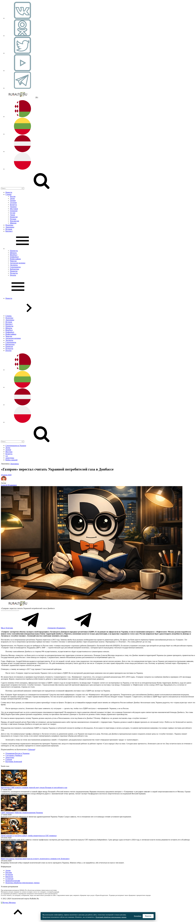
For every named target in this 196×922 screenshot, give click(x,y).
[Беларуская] (22, 117)
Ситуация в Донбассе (13, 755)
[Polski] (22, 169)
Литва (12, 198)
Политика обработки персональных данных (22, 883)
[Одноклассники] (22, 36)
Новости (8, 192)
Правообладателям (12, 881)
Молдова (8, 452)
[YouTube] (22, 71)
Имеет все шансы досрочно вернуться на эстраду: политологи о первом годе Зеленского (35, 859)
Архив (8, 870)
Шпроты (13, 253)
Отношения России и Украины (17, 753)
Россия (12, 196)
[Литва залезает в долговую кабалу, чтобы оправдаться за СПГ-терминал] (14, 834)
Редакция (9, 874)
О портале (9, 879)
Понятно (148, 916)
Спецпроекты (15, 267)
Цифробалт (14, 257)
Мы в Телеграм (7, 628)
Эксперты (14, 265)
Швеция (13, 223)
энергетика (9, 458)
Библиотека (14, 269)
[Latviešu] (22, 151)
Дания (12, 215)
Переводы (14, 251)
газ (6, 456)
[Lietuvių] (22, 134)
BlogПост (13, 255)
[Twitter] (22, 53)
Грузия (12, 213)
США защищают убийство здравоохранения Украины (22, 813)
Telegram (31, 749)
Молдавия (14, 209)
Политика (9, 225)
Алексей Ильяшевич (9, 485)
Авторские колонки (17, 263)
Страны (8, 194)
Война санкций (11, 460)
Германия (13, 211)
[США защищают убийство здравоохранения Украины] (14, 811)
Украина (13, 207)
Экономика (9, 227)
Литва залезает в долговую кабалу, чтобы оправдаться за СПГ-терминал (29, 836)
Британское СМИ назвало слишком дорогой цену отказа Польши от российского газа (34, 787)
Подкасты (14, 273)
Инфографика (15, 259)
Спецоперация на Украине (15, 446)
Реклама (8, 872)
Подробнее (137, 916)
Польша (13, 219)
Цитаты (13, 275)
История (8, 229)
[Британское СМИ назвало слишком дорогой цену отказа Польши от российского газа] (14, 785)
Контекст (9, 231)
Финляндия (14, 221)
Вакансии (9, 877)
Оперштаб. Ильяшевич (57, 628)
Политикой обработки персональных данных (111, 917)
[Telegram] (22, 88)
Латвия (13, 200)
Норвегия (13, 217)
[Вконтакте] (22, 18)
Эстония (13, 203)
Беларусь (13, 205)
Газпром (8, 759)
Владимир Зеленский (13, 761)
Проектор (13, 271)
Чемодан (13, 261)
